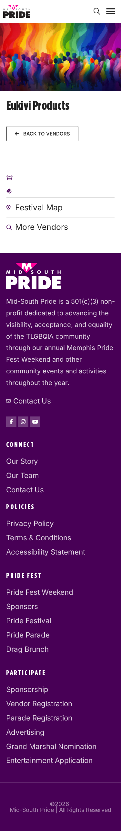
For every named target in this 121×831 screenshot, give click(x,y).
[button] (110, 11)
